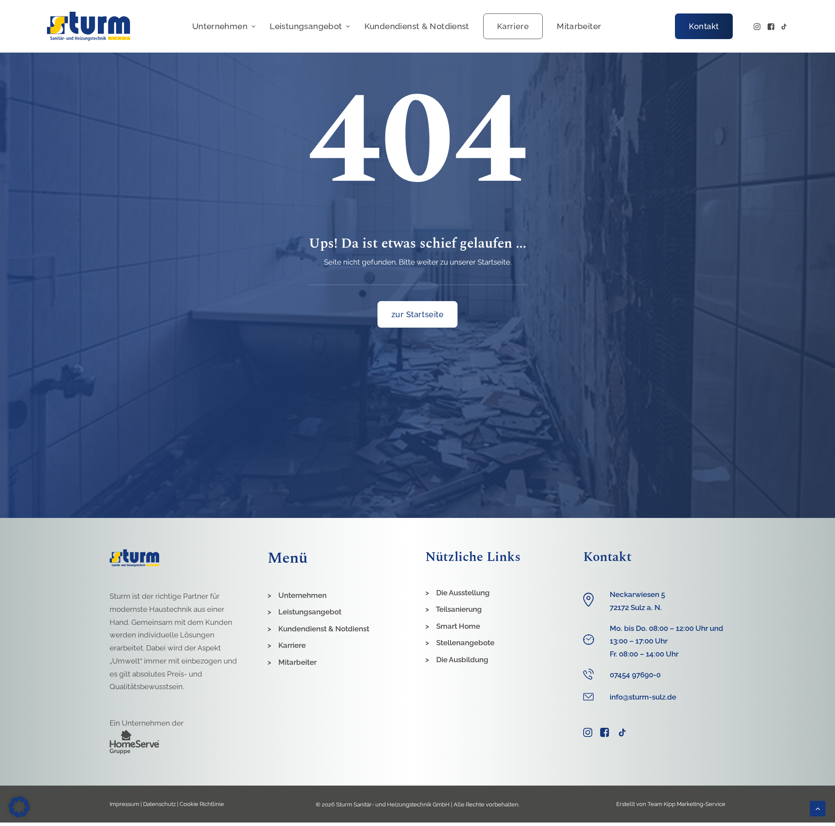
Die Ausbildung (462, 659)
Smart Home (458, 626)
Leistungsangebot (306, 26)
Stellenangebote (465, 642)
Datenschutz (159, 804)
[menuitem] (224, 26)
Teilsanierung (459, 609)
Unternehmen (219, 26)
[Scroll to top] (817, 807)
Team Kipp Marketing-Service (686, 804)
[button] (757, 26)
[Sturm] (88, 26)
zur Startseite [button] (417, 314)
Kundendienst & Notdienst (416, 26)
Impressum (124, 804)
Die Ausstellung (463, 592)
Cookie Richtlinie (202, 804)
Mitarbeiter (579, 26)
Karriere (292, 645)
